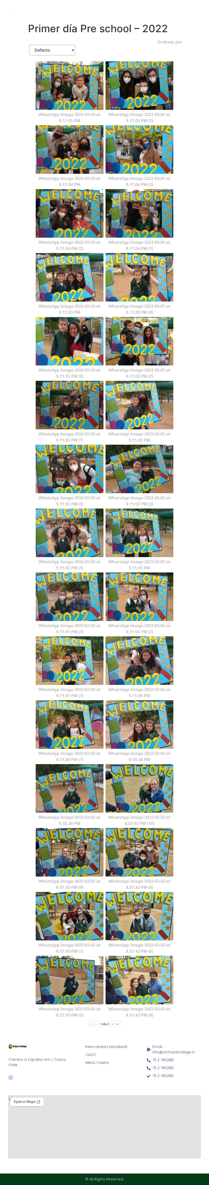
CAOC (90, 1054)
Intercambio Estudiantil (106, 1046)
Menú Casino (97, 1062)
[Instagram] (10, 1077)
